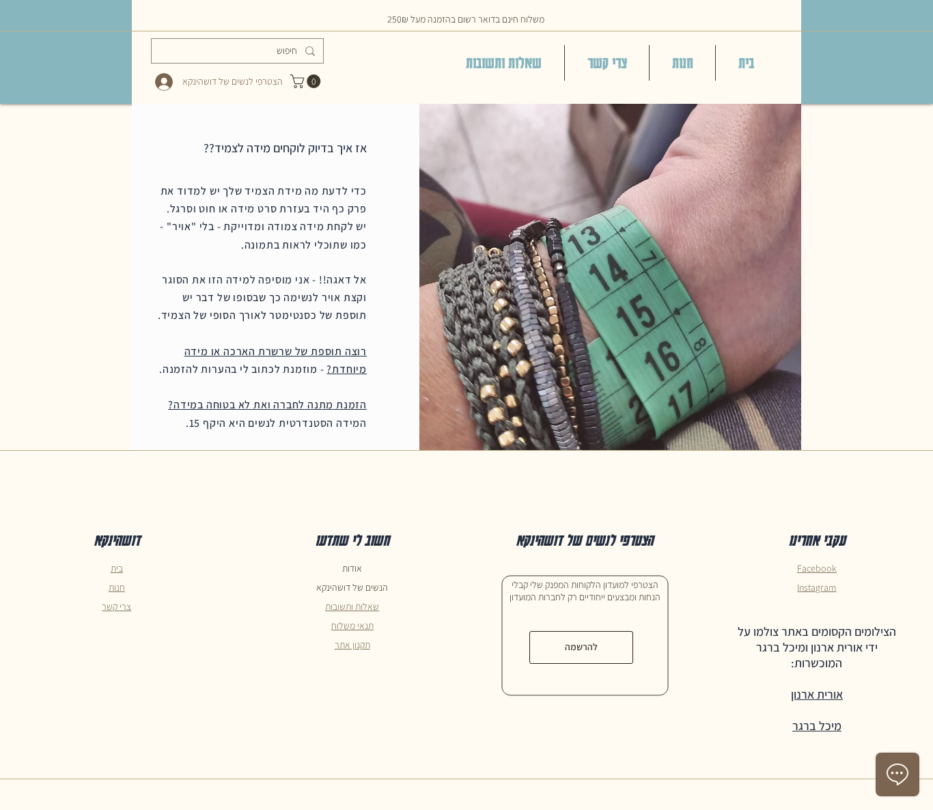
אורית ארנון (817, 694)
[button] (307, 81)
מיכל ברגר (816, 726)
